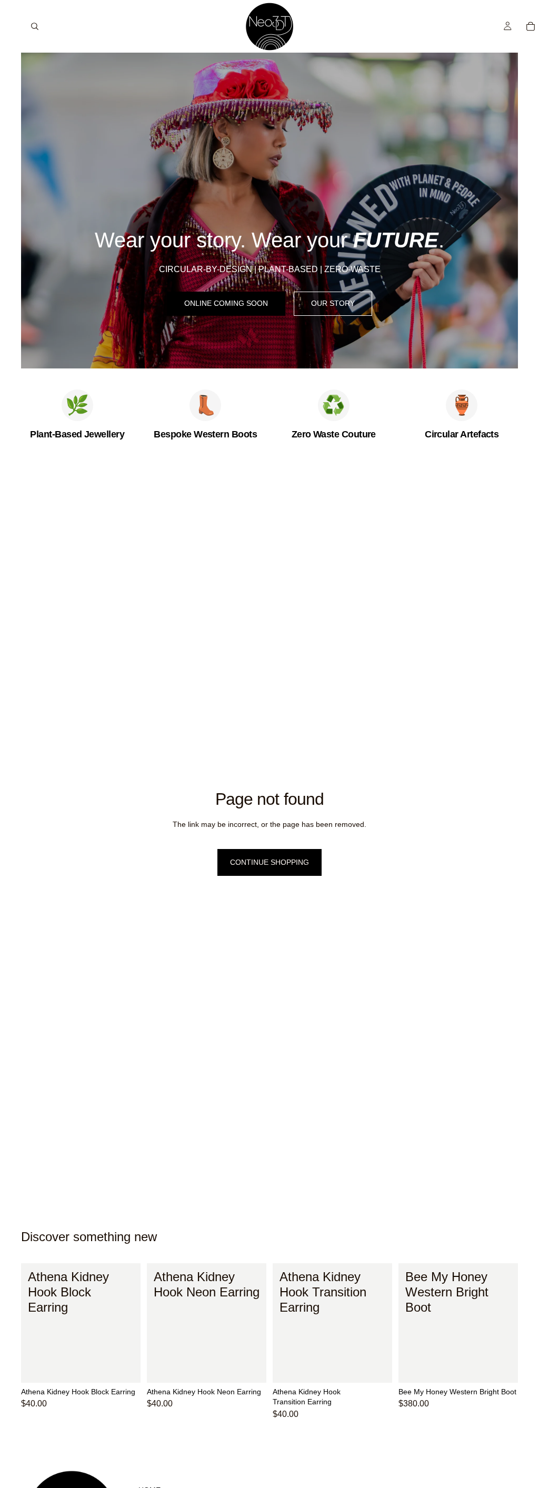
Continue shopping (269, 862)
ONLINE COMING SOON (226, 303)
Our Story (333, 303)
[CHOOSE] (501, 1366)
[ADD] (124, 1366)
